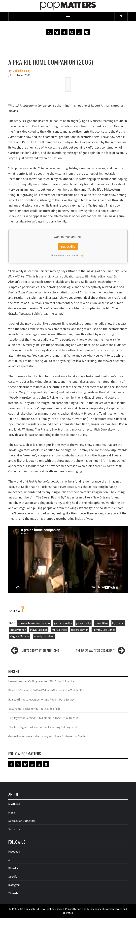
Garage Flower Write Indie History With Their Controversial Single (47, 736)
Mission (12, 812)
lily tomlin (118, 623)
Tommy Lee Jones (103, 630)
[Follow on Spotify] (87, 32)
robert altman (79, 630)
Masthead (14, 804)
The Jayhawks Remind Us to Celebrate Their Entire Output (43, 718)
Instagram (14, 885)
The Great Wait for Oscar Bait (95, 650)
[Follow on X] (49, 32)
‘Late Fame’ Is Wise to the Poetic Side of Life (34, 708)
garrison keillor (63, 623)
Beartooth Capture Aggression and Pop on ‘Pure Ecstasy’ (41, 699)
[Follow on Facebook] (64, 32)
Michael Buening (21, 71)
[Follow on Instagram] (72, 32)
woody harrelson (44, 636)
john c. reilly (83, 623)
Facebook (14, 851)
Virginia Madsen (20, 636)
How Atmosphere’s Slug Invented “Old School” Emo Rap (42, 681)
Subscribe (68, 246)
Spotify (12, 876)
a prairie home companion (34, 623)
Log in (82, 255)
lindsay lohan (18, 630)
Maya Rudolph (39, 630)
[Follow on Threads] (79, 32)
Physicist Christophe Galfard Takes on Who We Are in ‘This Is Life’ (46, 690)
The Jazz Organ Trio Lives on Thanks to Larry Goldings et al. (43, 727)
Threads (13, 893)
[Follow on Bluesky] (57, 32)
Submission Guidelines (21, 821)
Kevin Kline (101, 623)
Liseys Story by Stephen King (40, 650)
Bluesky (13, 868)
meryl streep (59, 630)
